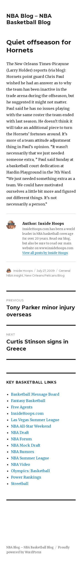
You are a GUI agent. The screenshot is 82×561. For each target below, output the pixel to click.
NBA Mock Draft (25, 445)
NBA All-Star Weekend (31, 426)
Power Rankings (26, 477)
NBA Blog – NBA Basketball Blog (29, 19)
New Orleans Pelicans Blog (44, 275)
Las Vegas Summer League (35, 420)
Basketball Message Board (35, 394)
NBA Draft (20, 432)
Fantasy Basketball (28, 400)
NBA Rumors (22, 451)
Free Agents (22, 407)
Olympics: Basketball (30, 471)
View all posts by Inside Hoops (45, 253)
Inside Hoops (23, 270)
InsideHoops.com (27, 413)
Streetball (19, 483)
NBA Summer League (30, 458)
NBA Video (20, 464)
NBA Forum (21, 439)
